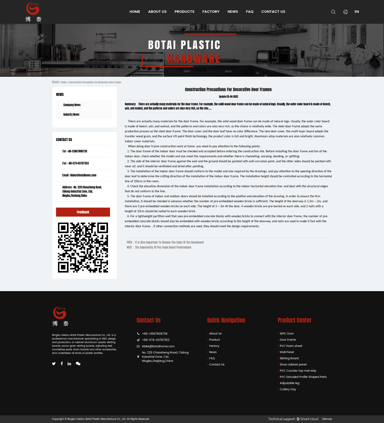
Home (135, 12)
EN (357, 12)
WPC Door (287, 333)
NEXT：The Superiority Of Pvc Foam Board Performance (159, 247)
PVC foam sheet (291, 346)
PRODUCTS (184, 12)
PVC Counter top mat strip (298, 370)
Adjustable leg (289, 383)
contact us (273, 12)
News (64, 82)
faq (249, 12)
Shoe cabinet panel (293, 364)
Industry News (71, 114)
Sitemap (327, 419)
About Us (215, 333)
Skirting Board (289, 358)
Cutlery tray (288, 389)
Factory (211, 12)
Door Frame (288, 339)
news (233, 12)
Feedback (83, 212)
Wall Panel (287, 352)
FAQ (212, 358)
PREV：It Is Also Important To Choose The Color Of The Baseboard (165, 242)
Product (214, 339)
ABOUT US (157, 12)
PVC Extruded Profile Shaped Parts (188, 17)
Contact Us (216, 364)
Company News (72, 105)
